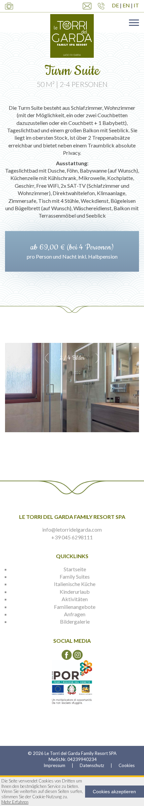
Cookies (127, 765)
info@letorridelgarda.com (72, 529)
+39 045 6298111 (72, 537)
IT (136, 5)
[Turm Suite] (72, 388)
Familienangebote (74, 606)
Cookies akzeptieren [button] (114, 791)
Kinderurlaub (75, 591)
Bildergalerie (75, 621)
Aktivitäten (75, 599)
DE (115, 5)
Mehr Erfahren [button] (14, 802)
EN (126, 5)
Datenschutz (92, 765)
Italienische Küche (74, 584)
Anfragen (74, 614)
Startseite (75, 569)
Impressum (54, 765)
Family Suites (75, 576)
